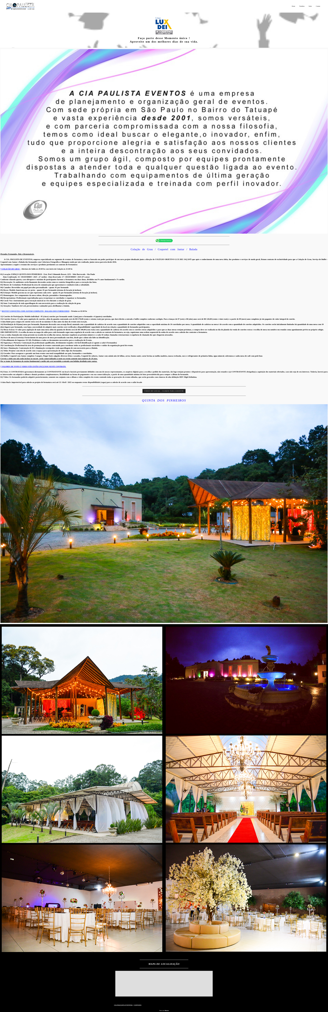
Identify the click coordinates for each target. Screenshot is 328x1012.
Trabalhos (302, 6)
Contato (318, 6)
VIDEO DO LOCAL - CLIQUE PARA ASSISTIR (164, 391)
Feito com (164, 1010)
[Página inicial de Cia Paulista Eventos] (20, 6)
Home (293, 6)
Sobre (310, 6)
